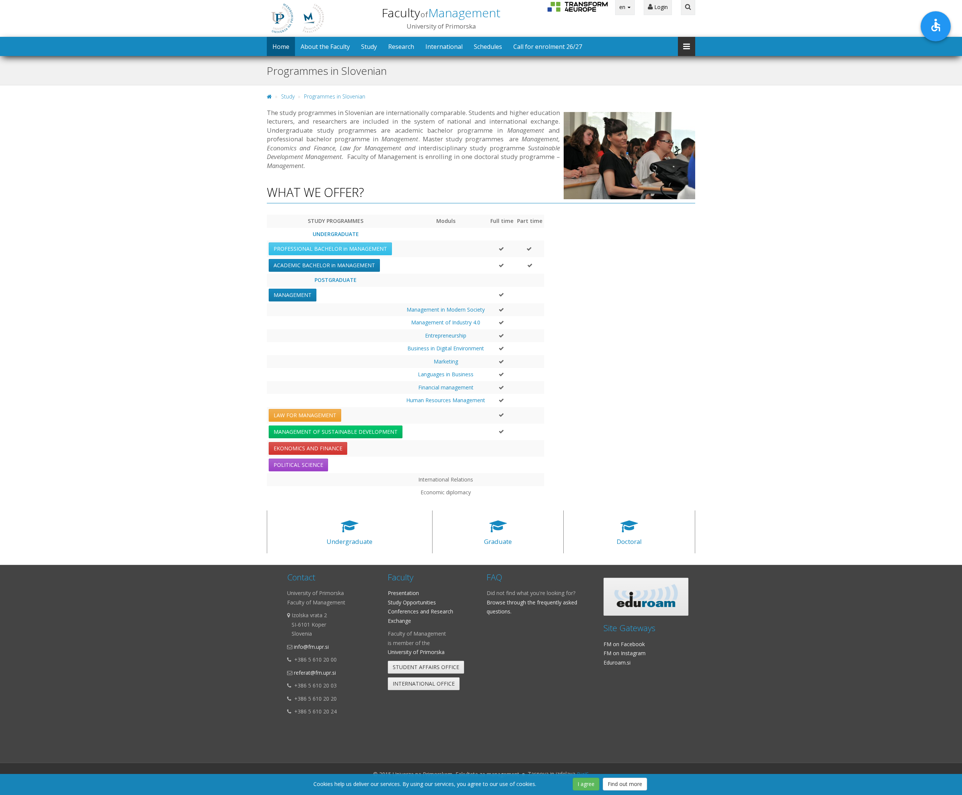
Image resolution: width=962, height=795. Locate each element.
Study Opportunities (412, 602)
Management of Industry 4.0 (445, 322)
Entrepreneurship (445, 335)
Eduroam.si (617, 662)
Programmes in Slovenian (334, 96)
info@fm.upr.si (311, 646)
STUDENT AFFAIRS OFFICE (426, 667)
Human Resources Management (445, 400)
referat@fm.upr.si (315, 672)
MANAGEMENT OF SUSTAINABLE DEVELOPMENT (336, 431)
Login (660, 7)
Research (401, 46)
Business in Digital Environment (445, 348)
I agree (586, 783)
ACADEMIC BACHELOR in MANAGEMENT (324, 265)
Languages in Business (445, 374)
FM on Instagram (625, 653)
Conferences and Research (420, 611)
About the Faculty (325, 46)
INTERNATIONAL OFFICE (424, 683)
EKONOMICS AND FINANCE (308, 448)
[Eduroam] (646, 597)
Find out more (625, 783)
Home (280, 46)
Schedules (488, 46)
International (444, 46)
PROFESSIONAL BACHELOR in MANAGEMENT (330, 248)
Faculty (441, 13)
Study (369, 46)
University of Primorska (416, 652)
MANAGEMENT (293, 294)
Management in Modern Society (446, 309)
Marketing (446, 361)
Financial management (445, 387)
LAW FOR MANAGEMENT (305, 415)
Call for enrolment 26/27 (547, 46)
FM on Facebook (624, 644)
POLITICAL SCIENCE (298, 464)
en (623, 7)
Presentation (403, 593)
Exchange (399, 620)
